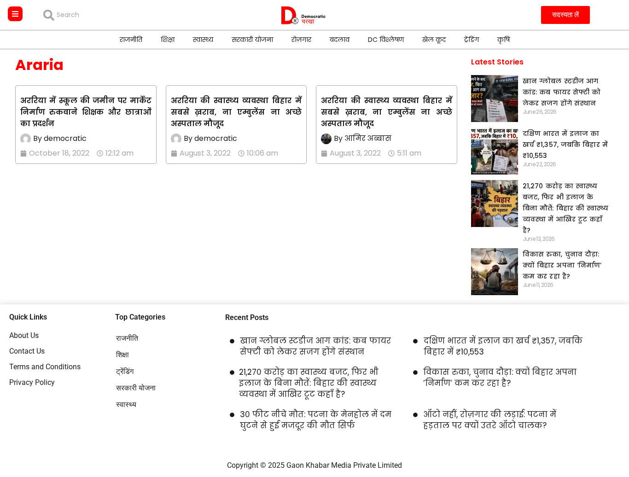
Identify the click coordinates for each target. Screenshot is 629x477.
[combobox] (109, 15)
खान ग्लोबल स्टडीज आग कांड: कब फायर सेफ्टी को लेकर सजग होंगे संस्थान (562, 92)
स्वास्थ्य (203, 39)
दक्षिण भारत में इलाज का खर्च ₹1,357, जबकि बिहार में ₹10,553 (565, 144)
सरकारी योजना (252, 39)
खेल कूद (434, 39)
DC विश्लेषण (386, 39)
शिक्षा (168, 39)
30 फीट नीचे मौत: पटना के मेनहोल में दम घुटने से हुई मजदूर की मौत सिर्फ (315, 420)
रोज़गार (301, 39)
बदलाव (339, 39)
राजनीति (131, 39)
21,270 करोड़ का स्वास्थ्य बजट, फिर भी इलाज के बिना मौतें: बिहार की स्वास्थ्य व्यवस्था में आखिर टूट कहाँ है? (566, 208)
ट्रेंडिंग (471, 39)
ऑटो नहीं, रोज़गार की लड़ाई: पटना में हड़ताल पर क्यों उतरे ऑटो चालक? (489, 420)
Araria (39, 64)
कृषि (503, 39)
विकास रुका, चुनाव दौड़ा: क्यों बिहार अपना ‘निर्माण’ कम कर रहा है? (562, 265)
